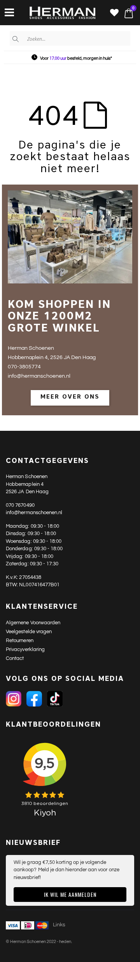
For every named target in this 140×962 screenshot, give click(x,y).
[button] (114, 13)
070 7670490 (20, 505)
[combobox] (70, 38)
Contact (15, 658)
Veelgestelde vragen (29, 631)
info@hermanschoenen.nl (34, 512)
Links (59, 924)
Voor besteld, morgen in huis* (76, 58)
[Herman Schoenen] (58, 13)
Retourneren (19, 640)
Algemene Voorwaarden (33, 622)
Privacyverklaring (25, 649)
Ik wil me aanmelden (70, 894)
